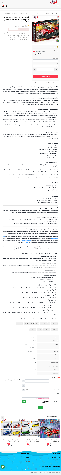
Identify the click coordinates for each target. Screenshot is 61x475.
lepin (25, 29)
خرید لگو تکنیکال (54, 324)
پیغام (57, 393)
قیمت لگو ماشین (43, 324)
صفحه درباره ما (27, 459)
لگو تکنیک (48, 14)
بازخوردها (37, 83)
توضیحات (54, 83)
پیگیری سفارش (56, 459)
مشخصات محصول (46, 83)
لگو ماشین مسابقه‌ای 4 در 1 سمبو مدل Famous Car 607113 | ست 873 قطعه (30, 441)
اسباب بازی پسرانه (46, 330)
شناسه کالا (55, 58)
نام (58, 380)
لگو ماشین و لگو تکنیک (26, 240)
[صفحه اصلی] (57, 14)
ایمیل (57, 385)
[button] (59, 433)
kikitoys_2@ (26, 242)
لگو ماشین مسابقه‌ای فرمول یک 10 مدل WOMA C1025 (50, 441)
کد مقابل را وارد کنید (56, 402)
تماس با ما (28, 461)
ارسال (40, 407)
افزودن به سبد (45, 76)
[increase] (34, 69)
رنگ (57, 63)
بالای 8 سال (39, 330)
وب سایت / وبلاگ (56, 389)
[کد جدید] (24, 401)
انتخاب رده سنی (33, 330)
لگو (52, 14)
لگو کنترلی (37, 324)
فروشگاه (28, 457)
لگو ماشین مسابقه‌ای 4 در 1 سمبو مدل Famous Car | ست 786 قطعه (11, 441)
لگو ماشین (26, 324)
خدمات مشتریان (56, 457)
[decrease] (56, 69)
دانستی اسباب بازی (25, 453)
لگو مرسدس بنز (20, 324)
